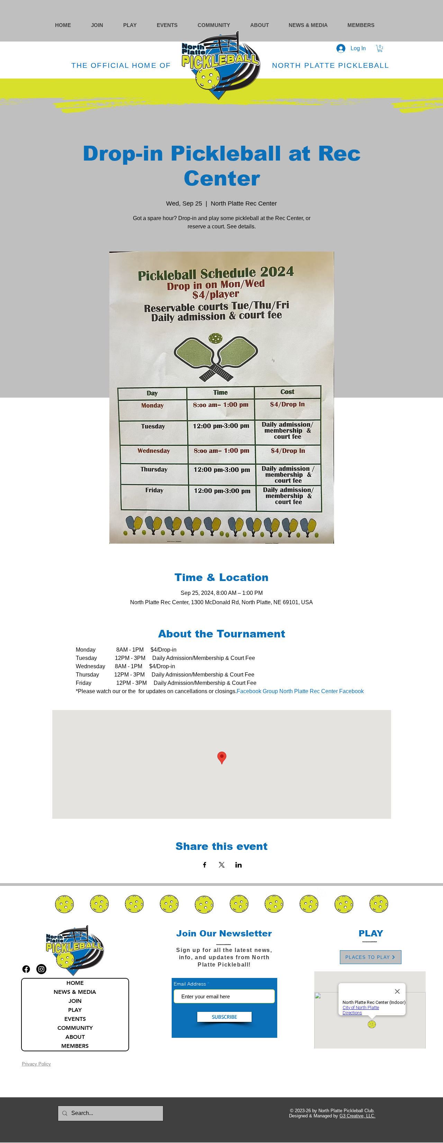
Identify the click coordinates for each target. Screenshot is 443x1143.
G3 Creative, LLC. (358, 1115)
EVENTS (75, 1019)
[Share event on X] (221, 865)
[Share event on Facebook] (204, 865)
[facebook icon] (26, 969)
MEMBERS (75, 1046)
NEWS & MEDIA (75, 992)
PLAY (75, 1010)
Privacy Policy (36, 1064)
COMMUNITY (75, 1028)
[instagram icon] (41, 969)
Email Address (190, 983)
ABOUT (75, 1037)
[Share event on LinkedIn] (238, 865)
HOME (75, 983)
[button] (220, 25)
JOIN (75, 1001)
